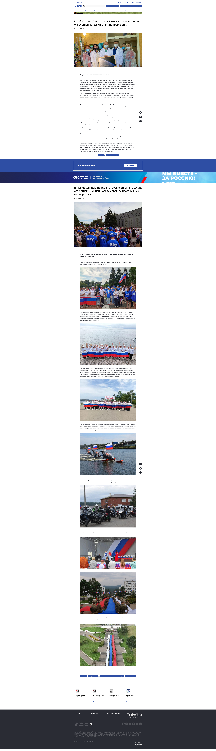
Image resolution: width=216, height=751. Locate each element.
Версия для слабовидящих (136, 2)
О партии (76, 10)
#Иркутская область (93, 676)
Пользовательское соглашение (80, 737)
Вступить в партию (137, 10)
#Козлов (101, 155)
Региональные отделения (113, 713)
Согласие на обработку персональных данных (83, 741)
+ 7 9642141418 (134, 715)
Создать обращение (130, 165)
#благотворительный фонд (112, 155)
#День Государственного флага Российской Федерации (112, 676)
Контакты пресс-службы (97, 716)
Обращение (112, 6)
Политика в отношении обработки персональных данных (86, 740)
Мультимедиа (127, 10)
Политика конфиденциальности (80, 739)
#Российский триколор (130, 676)
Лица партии (84, 10)
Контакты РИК (78, 716)
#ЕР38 (83, 676)
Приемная (118, 10)
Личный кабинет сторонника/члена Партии (130, 6)
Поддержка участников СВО (108, 13)
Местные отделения (107, 10)
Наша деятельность (95, 10)
